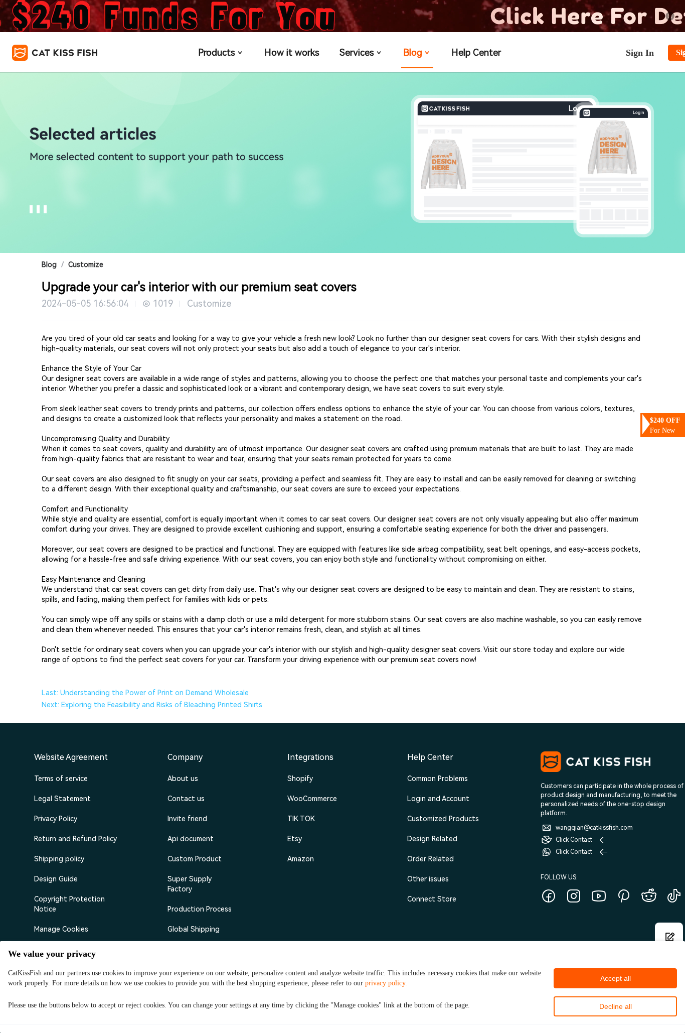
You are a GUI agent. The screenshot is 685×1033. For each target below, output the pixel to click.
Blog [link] (49, 264)
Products (216, 52)
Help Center (476, 52)
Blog (412, 52)
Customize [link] (85, 264)
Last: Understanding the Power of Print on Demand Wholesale (145, 693)
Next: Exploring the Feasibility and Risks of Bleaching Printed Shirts (152, 705)
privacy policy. (386, 983)
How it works (291, 52)
